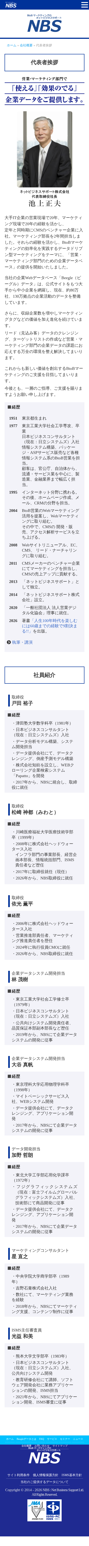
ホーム (10, 1438)
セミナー (65, 1438)
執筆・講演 (24, 642)
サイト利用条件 (18, 1475)
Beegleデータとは (26, 1438)
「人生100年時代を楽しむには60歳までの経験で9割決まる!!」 (49, 626)
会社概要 (26, 1445)
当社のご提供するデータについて (44, 1482)
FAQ (41, 1438)
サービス (52, 1438)
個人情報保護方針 (45, 1475)
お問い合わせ (42, 1445)
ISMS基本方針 (72, 1475)
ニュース (78, 1438)
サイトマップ (60, 1445)
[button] (84, 5)
